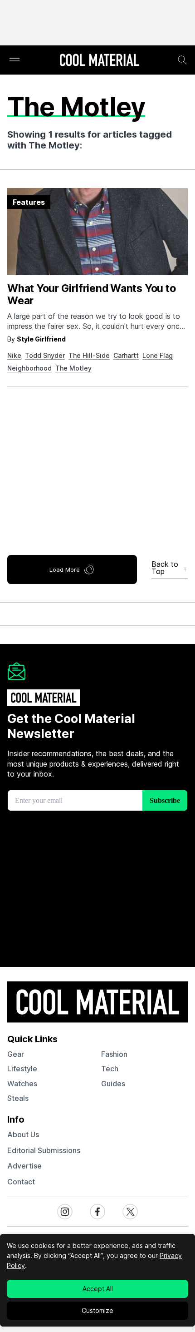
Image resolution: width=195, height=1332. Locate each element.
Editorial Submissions (43, 1150)
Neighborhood (29, 368)
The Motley (73, 368)
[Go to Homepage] (99, 61)
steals (18, 1098)
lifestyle (22, 1068)
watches (22, 1083)
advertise (24, 1165)
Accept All (98, 1288)
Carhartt (126, 355)
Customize (97, 1310)
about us (23, 1134)
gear (15, 1054)
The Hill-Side (89, 355)
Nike (14, 355)
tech (109, 1068)
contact (21, 1181)
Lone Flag (157, 355)
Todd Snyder (45, 355)
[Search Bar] (182, 59)
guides (113, 1083)
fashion (114, 1054)
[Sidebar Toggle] (14, 60)
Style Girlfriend (41, 339)
